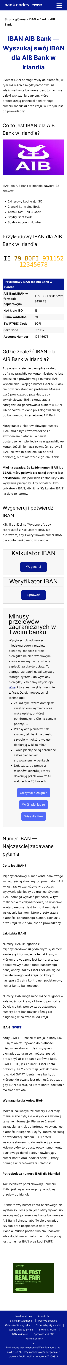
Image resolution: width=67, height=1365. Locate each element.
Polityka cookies (47, 1320)
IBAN (32, 19)
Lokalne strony (23, 1316)
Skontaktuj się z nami (48, 1325)
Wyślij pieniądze (33, 804)
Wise (12, 687)
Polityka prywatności (20, 1320)
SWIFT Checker (48, 1329)
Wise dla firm (33, 816)
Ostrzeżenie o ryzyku (17, 1325)
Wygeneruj (33, 566)
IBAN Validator (20, 1334)
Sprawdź (33, 595)
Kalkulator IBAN (34, 1338)
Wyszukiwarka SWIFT (21, 1329)
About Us (43, 1316)
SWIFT (17, 1027)
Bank (43, 19)
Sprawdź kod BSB (44, 1334)
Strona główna (14, 19)
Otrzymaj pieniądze (33, 793)
